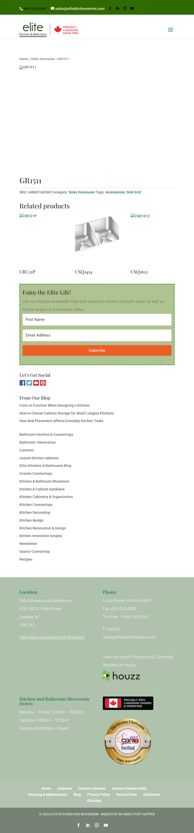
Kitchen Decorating (34, 512)
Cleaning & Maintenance (47, 794)
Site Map (94, 801)
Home (23, 59)
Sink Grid (133, 192)
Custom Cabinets (92, 788)
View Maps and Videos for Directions (52, 637)
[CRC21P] (41, 241)
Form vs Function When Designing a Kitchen (54, 405)
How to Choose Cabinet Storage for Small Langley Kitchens (66, 413)
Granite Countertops (35, 473)
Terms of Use (126, 794)
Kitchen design (31, 520)
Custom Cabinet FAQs (129, 788)
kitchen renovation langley (40, 536)
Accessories (115, 192)
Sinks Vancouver (43, 59)
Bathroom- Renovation (37, 442)
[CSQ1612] (153, 241)
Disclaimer (151, 794)
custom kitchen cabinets (39, 458)
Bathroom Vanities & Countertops (46, 434)
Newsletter (28, 544)
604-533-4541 (35, 9)
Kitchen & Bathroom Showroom (44, 481)
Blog (77, 794)
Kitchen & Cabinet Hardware (42, 489)
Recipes (25, 559)
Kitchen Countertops (36, 505)
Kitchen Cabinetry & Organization (46, 497)
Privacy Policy (98, 794)
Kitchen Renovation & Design (42, 528)
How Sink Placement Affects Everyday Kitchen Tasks (61, 421)
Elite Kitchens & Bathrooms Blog (45, 466)
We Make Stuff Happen (136, 814)
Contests (26, 450)
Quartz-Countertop (34, 551)
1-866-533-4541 (134, 616)
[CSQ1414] (97, 241)
